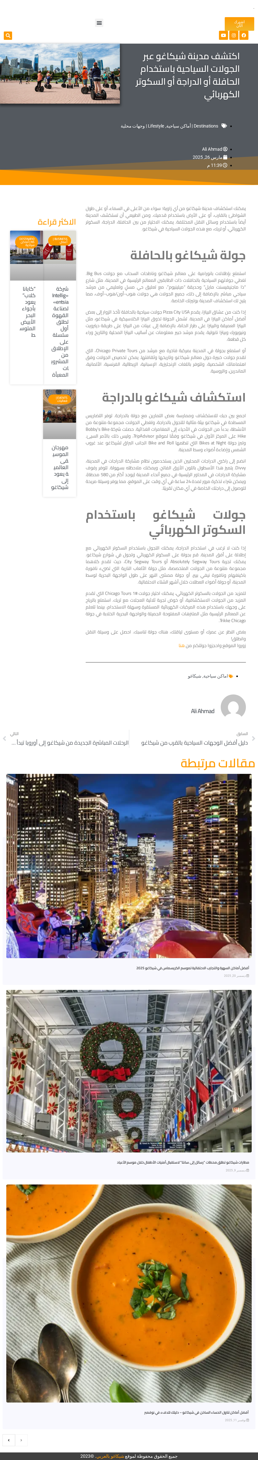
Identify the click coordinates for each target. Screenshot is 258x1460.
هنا (182, 645)
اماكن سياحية (215, 676)
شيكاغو (194, 676)
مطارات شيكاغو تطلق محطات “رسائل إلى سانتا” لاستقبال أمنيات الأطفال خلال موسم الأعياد (183, 1162)
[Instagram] (233, 35)
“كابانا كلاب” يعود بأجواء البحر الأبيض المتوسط (28, 312)
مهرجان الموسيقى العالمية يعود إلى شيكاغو (60, 467)
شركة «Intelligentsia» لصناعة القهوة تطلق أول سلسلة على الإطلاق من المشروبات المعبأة (60, 332)
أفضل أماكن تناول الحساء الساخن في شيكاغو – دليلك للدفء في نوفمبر (196, 1412)
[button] (99, 23)
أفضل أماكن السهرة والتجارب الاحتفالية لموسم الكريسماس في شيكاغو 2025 (192, 968)
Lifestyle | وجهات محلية (143, 126)
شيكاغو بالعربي (110, 1456)
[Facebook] (243, 35)
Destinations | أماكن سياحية (192, 126)
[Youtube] (223, 35)
